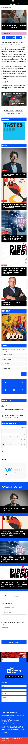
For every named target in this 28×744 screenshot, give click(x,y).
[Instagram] (14, 390)
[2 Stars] (17, 470)
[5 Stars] (15, 472)
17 (3, 442)
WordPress (5, 596)
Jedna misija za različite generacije (11, 303)
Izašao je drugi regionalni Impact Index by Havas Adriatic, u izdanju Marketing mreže (14, 206)
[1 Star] (15, 470)
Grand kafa (19, 110)
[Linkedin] (20, 37)
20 (13, 442)
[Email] (13, 37)
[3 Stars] (19, 470)
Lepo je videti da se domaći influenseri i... (14, 405)
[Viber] (17, 37)
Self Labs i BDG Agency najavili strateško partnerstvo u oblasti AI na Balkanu (13, 238)
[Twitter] (14, 382)
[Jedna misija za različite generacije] (14, 288)
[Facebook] (3, 37)
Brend (4, 299)
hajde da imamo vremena (13, 113)
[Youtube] (5, 390)
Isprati (4, 170)
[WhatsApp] (10, 37)
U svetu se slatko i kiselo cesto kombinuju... (14, 415)
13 (13, 439)
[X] (7, 37)
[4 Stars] (21, 470)
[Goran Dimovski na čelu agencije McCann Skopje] (14, 160)
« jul (2, 451)
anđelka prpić (9, 110)
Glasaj (24, 373)
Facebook (15, 596)
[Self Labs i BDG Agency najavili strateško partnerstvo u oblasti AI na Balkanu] (14, 222)
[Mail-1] (22, 390)
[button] (15, 354)
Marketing (8, 7)
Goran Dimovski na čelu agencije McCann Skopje (14, 174)
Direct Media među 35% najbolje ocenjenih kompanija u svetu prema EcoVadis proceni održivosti (14, 271)
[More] (24, 37)
